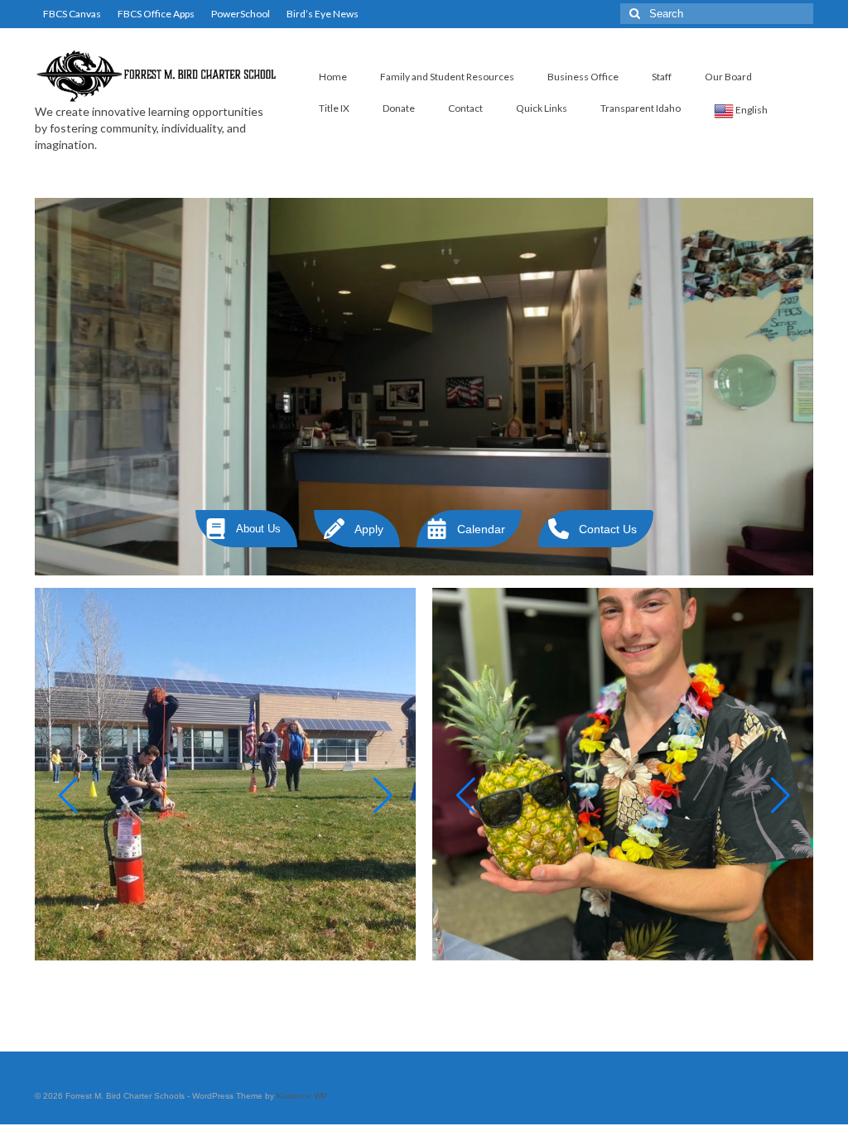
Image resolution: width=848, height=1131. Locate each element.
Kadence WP (302, 1095)
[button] (246, 528)
